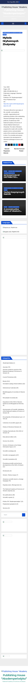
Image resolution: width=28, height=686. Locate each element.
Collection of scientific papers (11, 422)
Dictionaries (6, 471)
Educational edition (8, 437)
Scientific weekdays (8, 451)
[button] (23, 23)
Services (5, 508)
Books (4, 34)
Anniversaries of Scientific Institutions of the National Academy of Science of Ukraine (13, 411)
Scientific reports (7, 497)
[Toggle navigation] (13, 23)
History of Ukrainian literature (11, 427)
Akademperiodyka (8, 363)
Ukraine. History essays (9, 475)
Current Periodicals (8, 377)
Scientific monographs (9, 173)
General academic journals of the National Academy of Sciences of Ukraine (12, 371)
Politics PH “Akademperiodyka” (12, 501)
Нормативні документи (9, 504)
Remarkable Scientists (9, 397)
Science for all (7, 441)
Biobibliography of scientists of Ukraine (12, 32)
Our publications (7, 495)
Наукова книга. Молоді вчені (15, 171)
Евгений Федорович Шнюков (7, 151)
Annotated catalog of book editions (12, 383)
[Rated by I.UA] (6, 656)
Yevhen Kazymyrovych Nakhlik (14, 193)
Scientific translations (9, 459)
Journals (5, 367)
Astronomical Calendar (9, 388)
